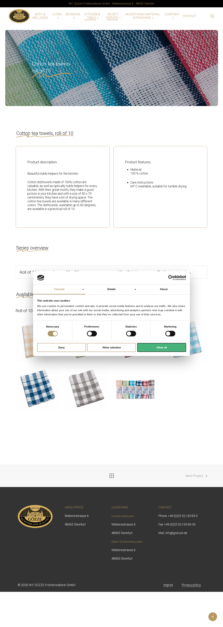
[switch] (92, 333)
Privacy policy (191, 585)
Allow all (161, 347)
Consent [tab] (59, 289)
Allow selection (111, 347)
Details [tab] (111, 289)
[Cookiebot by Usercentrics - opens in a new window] (171, 277)
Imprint (168, 585)
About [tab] (164, 289)
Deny (61, 347)
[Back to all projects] (111, 474)
